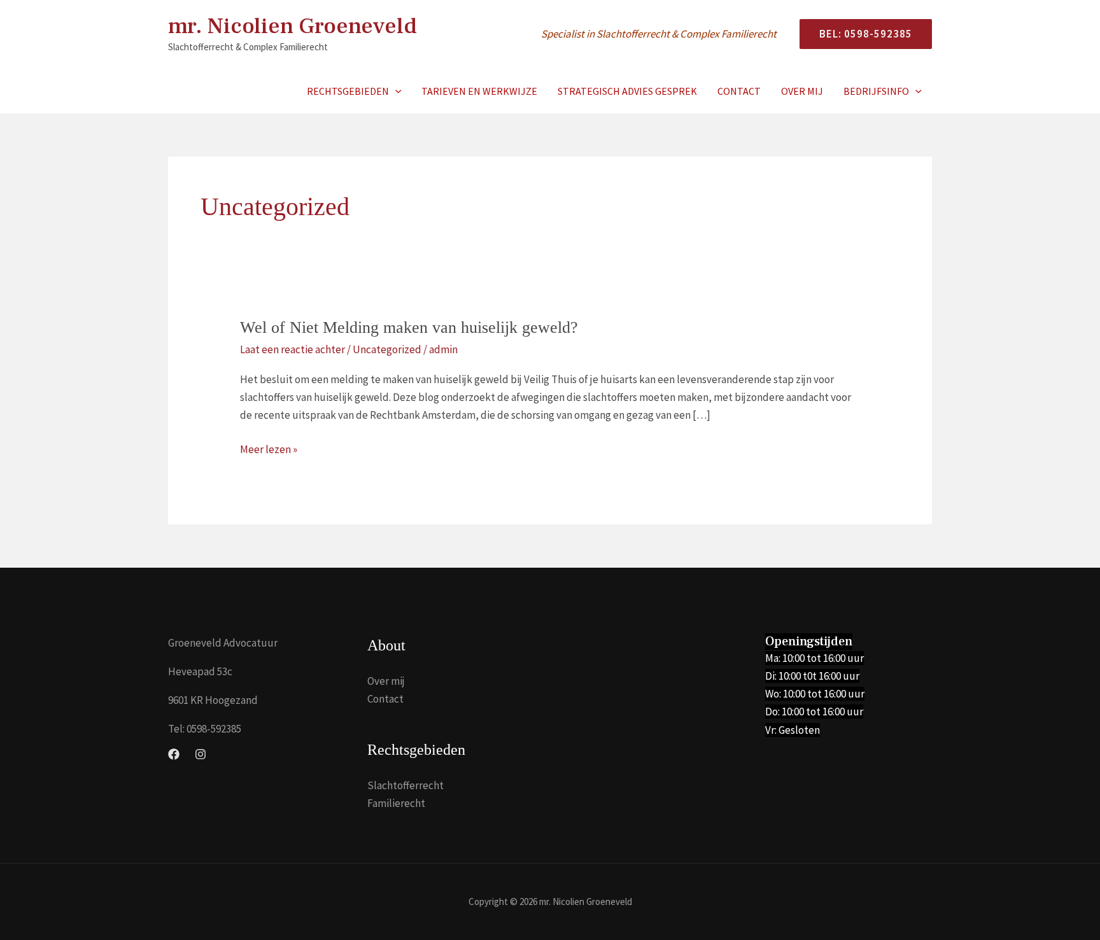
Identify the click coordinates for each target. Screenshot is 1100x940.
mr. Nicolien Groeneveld (292, 26)
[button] (860, 34)
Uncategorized (387, 349)
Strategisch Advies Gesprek (627, 91)
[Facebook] (174, 754)
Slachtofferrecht (405, 785)
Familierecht (396, 803)
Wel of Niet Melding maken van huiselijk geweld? (409, 327)
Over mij (802, 91)
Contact (739, 91)
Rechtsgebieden (348, 91)
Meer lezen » (268, 450)
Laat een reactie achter (292, 349)
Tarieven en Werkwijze (479, 91)
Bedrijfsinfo (876, 91)
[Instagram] (200, 754)
